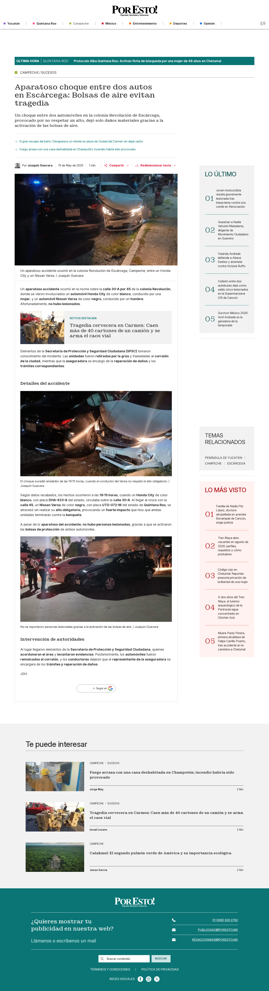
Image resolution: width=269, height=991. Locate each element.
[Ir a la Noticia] (96, 327)
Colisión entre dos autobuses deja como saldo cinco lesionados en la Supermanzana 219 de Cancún (233, 289)
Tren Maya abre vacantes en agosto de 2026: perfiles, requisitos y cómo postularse (233, 546)
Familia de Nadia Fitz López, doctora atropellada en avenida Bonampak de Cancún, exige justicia (231, 514)
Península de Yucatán (223, 457)
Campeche (213, 463)
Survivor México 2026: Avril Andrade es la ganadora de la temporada (233, 319)
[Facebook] (140, 979)
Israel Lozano (98, 829)
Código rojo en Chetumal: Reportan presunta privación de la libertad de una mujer (233, 576)
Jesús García (98, 870)
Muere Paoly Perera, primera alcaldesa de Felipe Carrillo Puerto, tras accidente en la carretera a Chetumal (232, 641)
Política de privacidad (160, 969)
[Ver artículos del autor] (17, 165)
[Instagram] (148, 979)
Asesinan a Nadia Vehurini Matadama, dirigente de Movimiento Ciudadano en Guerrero (233, 230)
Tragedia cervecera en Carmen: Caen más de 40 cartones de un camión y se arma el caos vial (166, 815)
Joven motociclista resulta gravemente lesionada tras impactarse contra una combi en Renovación (231, 198)
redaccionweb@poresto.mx (215, 940)
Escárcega (236, 463)
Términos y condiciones (110, 969)
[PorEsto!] (134, 10)
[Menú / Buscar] (262, 23)
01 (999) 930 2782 (225, 920)
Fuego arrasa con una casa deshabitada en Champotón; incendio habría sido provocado (77, 149)
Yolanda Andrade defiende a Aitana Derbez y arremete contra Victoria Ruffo (231, 260)
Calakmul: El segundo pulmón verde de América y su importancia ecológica (160, 853)
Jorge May (96, 789)
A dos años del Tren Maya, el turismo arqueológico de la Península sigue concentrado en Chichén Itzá (231, 607)
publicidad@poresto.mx (218, 930)
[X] (157, 979)
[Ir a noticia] (55, 776)
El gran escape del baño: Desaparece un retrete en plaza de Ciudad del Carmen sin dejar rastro (81, 141)
